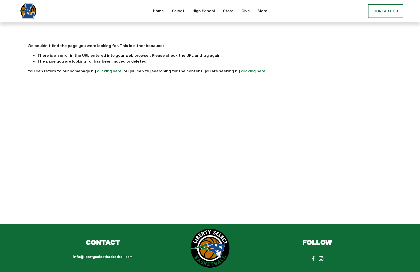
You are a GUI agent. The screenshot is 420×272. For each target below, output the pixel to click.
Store (228, 10)
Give (246, 10)
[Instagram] (321, 258)
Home (158, 10)
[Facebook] (313, 258)
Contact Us (386, 11)
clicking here (109, 71)
